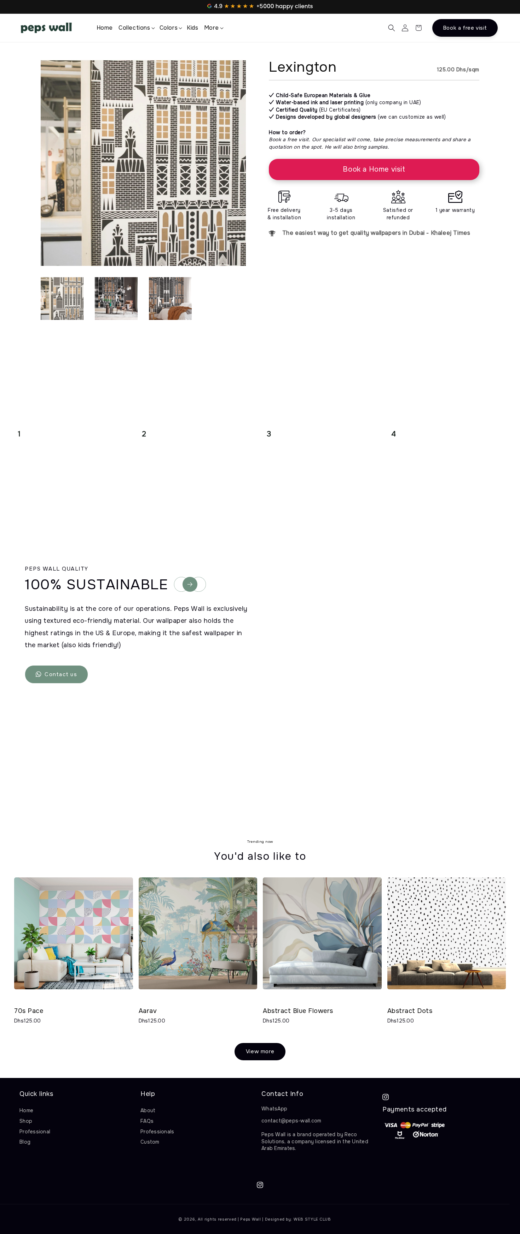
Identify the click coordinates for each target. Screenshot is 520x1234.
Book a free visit (465, 27)
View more (260, 1051)
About (147, 1110)
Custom (150, 1142)
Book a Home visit (374, 169)
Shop (25, 1121)
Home (26, 1110)
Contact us (61, 674)
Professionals (157, 1131)
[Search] (391, 28)
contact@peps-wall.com (291, 1120)
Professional (34, 1131)
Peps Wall (250, 1219)
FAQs (147, 1121)
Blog (24, 1142)
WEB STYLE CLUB (312, 1219)
